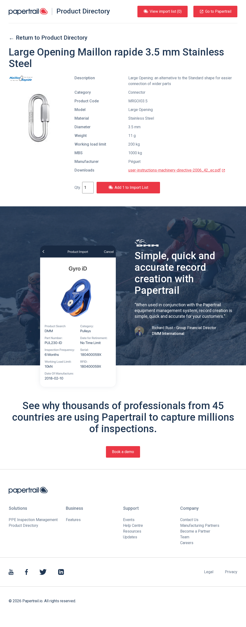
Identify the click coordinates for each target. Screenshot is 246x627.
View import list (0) (166, 11)
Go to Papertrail (218, 11)
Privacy (231, 572)
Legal (208, 572)
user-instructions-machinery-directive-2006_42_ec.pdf (174, 170)
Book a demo (123, 451)
